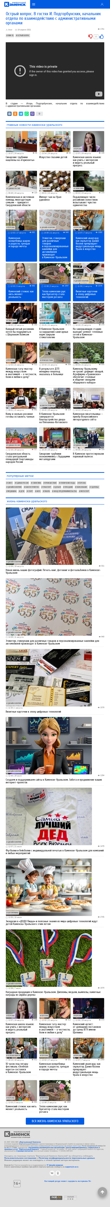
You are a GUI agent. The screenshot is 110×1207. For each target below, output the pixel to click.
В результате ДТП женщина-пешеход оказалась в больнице (51, 371)
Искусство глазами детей (53, 157)
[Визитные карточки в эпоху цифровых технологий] (88, 273)
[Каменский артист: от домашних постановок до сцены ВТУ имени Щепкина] (88, 1008)
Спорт (30, 491)
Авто (38, 491)
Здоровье (95, 487)
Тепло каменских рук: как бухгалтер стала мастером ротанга (54, 294)
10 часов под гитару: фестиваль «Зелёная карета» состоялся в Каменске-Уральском (18, 1068)
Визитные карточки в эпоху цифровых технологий (86, 294)
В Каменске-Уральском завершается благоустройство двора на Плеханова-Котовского (53, 418)
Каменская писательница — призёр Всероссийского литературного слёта (88, 416)
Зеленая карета (14, 1056)
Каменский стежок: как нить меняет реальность (21, 294)
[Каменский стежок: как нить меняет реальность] (21, 273)
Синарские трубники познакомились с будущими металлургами (54, 456)
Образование (82, 487)
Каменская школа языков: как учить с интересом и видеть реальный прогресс (87, 161)
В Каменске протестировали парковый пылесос (88, 455)
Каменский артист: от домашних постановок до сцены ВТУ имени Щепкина (87, 1028)
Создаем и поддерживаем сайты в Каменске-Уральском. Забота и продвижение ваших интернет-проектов (54, 781)
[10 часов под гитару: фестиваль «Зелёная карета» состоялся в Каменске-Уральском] (21, 1048)
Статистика (45, 189)
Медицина (12, 491)
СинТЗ (10, 149)
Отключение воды (67, 483)
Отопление (79, 321)
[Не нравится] (90, 36)
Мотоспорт (85, 491)
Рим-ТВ (10, 36)
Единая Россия (14, 189)
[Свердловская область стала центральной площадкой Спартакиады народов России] (21, 438)
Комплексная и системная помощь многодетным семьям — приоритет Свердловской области (20, 201)
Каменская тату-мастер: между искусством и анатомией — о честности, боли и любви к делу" (21, 373)
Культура (78, 406)
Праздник (69, 487)
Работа (47, 491)
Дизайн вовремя (48, 228)
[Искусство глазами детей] (55, 141)
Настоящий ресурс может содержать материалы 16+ (67, 1181)
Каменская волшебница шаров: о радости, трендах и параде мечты (19, 242)
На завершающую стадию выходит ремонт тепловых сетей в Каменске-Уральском (88, 333)
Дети (22, 491)
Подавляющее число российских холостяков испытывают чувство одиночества (85, 201)
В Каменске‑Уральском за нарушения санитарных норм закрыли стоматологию (53, 333)
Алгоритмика (13, 913)
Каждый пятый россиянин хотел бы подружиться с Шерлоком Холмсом (20, 331)
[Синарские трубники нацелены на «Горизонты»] (21, 141)
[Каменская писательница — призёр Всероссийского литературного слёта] (88, 398)
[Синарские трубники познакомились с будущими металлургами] (55, 438)
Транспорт (47, 487)
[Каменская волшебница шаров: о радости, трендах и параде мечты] (21, 220)
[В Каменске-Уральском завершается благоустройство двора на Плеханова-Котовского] (55, 398)
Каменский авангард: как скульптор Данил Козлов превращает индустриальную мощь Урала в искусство (88, 244)
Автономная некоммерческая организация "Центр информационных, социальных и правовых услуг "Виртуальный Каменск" (52, 1148)
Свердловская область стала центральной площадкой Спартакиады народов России (19, 458)
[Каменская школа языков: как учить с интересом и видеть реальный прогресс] (88, 141)
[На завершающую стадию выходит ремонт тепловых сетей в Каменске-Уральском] (88, 313)
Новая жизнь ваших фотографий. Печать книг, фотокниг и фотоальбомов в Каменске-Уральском (53, 571)
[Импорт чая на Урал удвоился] (55, 181)
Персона (78, 149)
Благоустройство (48, 406)
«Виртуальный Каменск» (30, 1142)
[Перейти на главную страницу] (15, 4)
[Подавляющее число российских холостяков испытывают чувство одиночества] (88, 181)
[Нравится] (101, 36)
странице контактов (24, 1151)
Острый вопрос (23, 36)
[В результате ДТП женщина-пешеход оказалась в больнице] (55, 353)
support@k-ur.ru (71, 1167)
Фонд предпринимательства (65, 491)
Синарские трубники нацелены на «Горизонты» (20, 158)
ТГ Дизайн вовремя (55, 1165)
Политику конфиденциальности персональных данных (67, 1158)
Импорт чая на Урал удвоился (50, 198)
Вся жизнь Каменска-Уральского (55, 1121)
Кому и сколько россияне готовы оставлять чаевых (20, 415)
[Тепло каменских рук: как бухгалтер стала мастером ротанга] (55, 273)
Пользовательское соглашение (20, 1158)
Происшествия (47, 321)
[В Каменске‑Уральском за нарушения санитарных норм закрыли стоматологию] (55, 313)
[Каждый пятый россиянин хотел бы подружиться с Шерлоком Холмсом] (21, 313)
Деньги (11, 406)
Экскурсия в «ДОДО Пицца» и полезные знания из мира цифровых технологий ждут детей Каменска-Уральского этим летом (52, 923)
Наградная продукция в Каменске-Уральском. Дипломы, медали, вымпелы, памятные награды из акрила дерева (53, 993)
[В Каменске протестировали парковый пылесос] (88, 438)
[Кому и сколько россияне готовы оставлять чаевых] (21, 398)
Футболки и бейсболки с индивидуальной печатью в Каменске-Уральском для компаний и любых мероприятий (55, 852)
